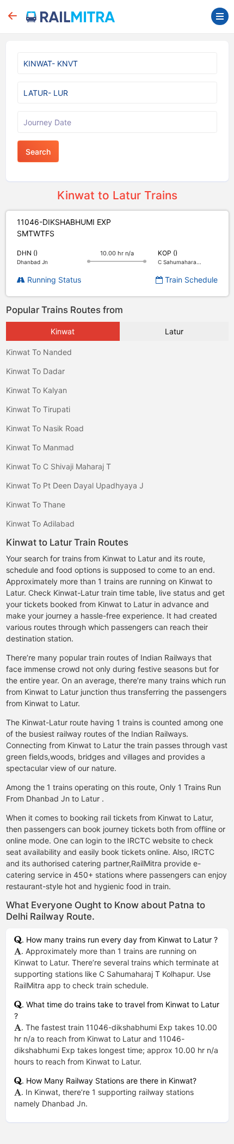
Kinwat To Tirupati (38, 409)
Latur (174, 331)
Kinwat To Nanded (39, 352)
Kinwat (63, 331)
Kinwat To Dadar (35, 371)
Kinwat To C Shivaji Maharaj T (58, 466)
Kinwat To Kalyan (36, 390)
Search (38, 151)
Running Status (53, 279)
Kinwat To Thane (35, 504)
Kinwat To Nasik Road (45, 428)
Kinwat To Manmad (40, 447)
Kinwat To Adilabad (40, 523)
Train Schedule (190, 279)
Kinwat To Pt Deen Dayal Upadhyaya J (75, 485)
